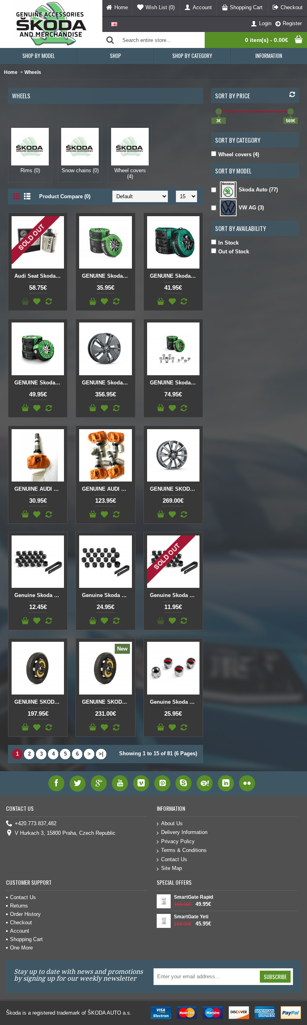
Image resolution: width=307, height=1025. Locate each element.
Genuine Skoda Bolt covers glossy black (174, 595)
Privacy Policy (178, 841)
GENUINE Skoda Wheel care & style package (174, 383)
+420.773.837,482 (35, 823)
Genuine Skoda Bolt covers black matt (39, 595)
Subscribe (275, 977)
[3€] (218, 111)
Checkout (21, 922)
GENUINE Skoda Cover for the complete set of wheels (174, 276)
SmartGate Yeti (191, 917)
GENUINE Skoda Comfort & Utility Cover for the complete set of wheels (107, 276)
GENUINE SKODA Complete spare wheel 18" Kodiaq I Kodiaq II (107, 702)
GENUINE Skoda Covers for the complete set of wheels (39, 383)
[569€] (290, 111)
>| (101, 754)
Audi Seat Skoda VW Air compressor (39, 276)
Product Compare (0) (64, 196)
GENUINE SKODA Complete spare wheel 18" (39, 702)
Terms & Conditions (184, 850)
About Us (172, 823)
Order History (25, 914)
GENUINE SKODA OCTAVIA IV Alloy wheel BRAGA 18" (174, 489)
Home (11, 72)
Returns (19, 906)
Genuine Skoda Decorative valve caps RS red (174, 702)
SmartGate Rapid (193, 897)
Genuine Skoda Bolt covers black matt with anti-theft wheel (107, 595)
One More (21, 948)
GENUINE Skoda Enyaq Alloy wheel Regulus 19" (107, 383)
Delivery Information (184, 832)
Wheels (32, 72)
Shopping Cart (26, 939)
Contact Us (174, 859)
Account (19, 931)
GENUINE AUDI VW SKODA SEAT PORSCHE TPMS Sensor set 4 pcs (107, 489)
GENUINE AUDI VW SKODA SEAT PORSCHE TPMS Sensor (39, 489)
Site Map (171, 868)
